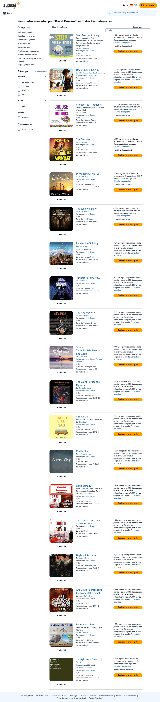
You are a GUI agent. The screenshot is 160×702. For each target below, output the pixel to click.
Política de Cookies (106, 696)
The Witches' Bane (86, 208)
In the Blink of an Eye (88, 174)
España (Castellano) (96, 698)
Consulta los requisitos (122, 42)
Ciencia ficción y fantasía (27, 40)
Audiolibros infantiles (25, 32)
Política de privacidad (88, 696)
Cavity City (82, 451)
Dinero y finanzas (24, 43)
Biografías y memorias (26, 36)
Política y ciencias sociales (28, 55)
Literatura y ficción (25, 47)
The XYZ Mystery (85, 312)
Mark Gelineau (81, 75)
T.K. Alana (82, 113)
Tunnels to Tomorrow (88, 278)
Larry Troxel (83, 357)
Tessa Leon (83, 142)
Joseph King (91, 75)
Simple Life (82, 416)
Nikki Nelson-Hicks (85, 73)
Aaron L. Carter (84, 558)
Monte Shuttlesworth (86, 250)
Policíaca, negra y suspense (28, 51)
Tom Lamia (83, 281)
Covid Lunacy (83, 485)
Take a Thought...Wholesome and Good (88, 350)
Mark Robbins (84, 48)
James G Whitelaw (85, 494)
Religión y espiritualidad (27, 65)
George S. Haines (85, 388)
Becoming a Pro (85, 624)
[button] (32, 76)
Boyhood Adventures (88, 555)
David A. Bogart (84, 177)
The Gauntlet (83, 139)
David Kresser (90, 51)
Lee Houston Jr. (98, 73)
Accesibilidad (81, 698)
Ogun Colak (83, 422)
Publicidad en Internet (65, 698)
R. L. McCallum (84, 212)
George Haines (84, 316)
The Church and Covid (88, 520)
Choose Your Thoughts (89, 104)
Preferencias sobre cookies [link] (126, 696)
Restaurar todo (40, 72)
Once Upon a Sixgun (87, 70)
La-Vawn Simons (85, 454)
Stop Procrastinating (87, 35)
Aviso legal (74, 696)
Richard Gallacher (85, 668)
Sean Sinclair (83, 633)
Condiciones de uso (59, 696)
